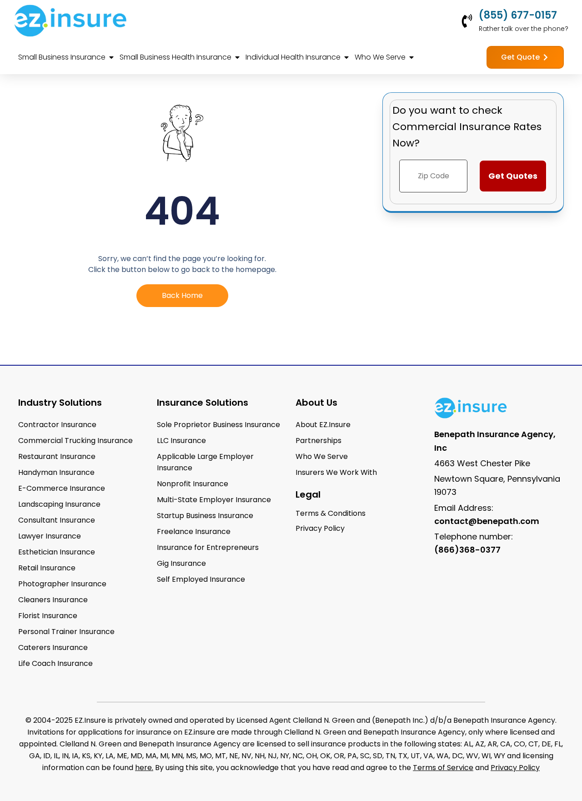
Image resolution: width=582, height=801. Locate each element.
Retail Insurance (46, 568)
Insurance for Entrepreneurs (208, 547)
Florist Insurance (47, 615)
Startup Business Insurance (205, 515)
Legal (308, 494)
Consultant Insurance (56, 520)
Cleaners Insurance (53, 599)
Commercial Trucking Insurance (75, 440)
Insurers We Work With (336, 472)
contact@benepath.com (486, 521)
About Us (316, 402)
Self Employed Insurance (201, 579)
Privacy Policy (515, 767)
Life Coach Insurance (55, 663)
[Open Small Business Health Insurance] (237, 57)
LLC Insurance (181, 440)
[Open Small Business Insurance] (111, 57)
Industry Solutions (60, 402)
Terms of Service (443, 767)
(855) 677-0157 (518, 15)
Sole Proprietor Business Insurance (218, 424)
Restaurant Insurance (56, 456)
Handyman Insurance (56, 472)
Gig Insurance (181, 563)
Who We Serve (322, 456)
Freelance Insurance (194, 531)
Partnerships (318, 440)
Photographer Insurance (62, 584)
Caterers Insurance (53, 647)
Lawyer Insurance (49, 536)
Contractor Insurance (57, 424)
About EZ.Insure (323, 424)
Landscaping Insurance (59, 504)
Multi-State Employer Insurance (214, 499)
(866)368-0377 (467, 549)
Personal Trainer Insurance (66, 631)
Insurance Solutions (202, 402)
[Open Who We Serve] (411, 57)
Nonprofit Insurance (192, 484)
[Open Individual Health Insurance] (346, 57)
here (143, 767)
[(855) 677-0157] (467, 21)
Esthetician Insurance (56, 552)
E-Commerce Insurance (61, 488)
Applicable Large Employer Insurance (205, 462)
